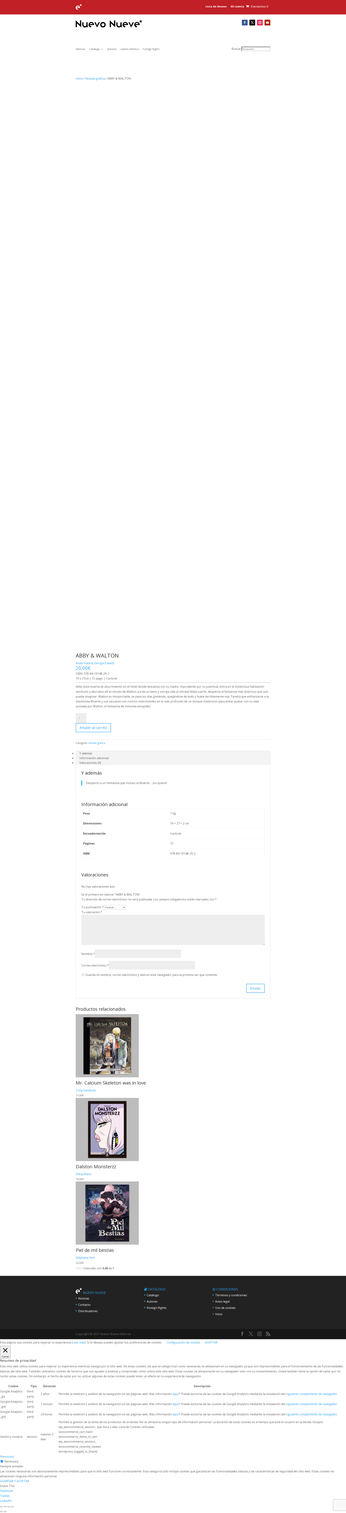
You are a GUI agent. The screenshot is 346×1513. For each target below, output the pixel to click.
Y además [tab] (85, 753)
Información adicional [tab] (94, 758)
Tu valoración (91, 912)
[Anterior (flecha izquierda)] (1, 1511)
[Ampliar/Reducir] (1, 1506)
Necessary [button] (7, 1456)
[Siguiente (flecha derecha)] (5, 1511)
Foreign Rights (151, 49)
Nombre (88, 954)
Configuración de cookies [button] (183, 1342)
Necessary (11, 1461)
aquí (175, 1394)
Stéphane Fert (85, 1258)
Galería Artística (130, 49)
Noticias (80, 49)
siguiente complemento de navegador (311, 1394)
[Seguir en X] (252, 22)
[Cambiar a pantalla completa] (5, 1506)
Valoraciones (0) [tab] (90, 763)
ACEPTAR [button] (211, 1342)
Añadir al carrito (93, 727)
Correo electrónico (95, 965)
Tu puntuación (92, 907)
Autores (112, 49)
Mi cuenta (237, 6)
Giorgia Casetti (104, 663)
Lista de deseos (216, 6)
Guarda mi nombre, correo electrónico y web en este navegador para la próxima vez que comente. (152, 975)
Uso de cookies (225, 1308)
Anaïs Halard (84, 663)
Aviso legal (222, 1301)
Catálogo (94, 49)
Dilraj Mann (84, 1174)
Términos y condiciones (231, 1295)
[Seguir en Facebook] (245, 22)
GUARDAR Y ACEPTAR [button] (14, 1481)
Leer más (78, 1342)
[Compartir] (8, 1506)
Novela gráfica (95, 78)
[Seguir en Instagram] (260, 22)
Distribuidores (88, 1311)
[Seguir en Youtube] (267, 22)
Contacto (84, 1305)
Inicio (79, 78)
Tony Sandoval (86, 1090)
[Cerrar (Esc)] (12, 1506)
